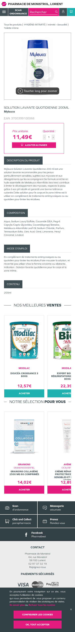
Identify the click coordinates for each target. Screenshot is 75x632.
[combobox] (42, 12)
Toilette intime (11, 28)
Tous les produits (13, 24)
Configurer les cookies (37, 614)
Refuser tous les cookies (42, 605)
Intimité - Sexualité (57, 24)
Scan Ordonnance (18, 12)
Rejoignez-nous (37, 567)
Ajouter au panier (36, 145)
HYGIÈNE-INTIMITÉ (34, 24)
